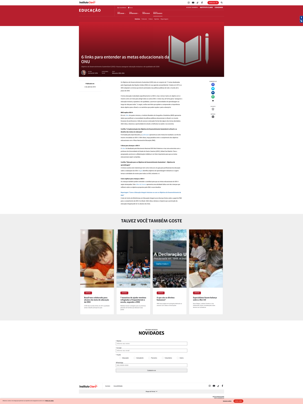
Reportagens (164, 19)
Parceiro (154, 358)
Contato (107, 386)
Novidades (157, 13)
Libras (131, 7)
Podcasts (144, 19)
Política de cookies (49, 400)
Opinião (156, 19)
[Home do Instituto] (87, 3)
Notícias (137, 19)
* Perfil (118, 355)
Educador (125, 358)
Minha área (212, 2)
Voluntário (168, 358)
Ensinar (120, 13)
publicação (145, 135)
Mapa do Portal (150, 391)
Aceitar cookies (238, 401)
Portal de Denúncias (219, 398)
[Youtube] (193, 2)
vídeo (127, 115)
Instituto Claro (206, 7)
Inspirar (146, 13)
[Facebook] (202, 2)
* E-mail (118, 348)
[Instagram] (188, 2)
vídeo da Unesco (141, 184)
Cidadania (219, 7)
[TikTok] (197, 2)
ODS (119, 73)
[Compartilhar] (213, 84)
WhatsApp (119, 363)
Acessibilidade (122, 7)
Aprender (133, 13)
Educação (90, 11)
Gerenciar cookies (227, 401)
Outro (182, 358)
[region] (151, 401)
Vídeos (151, 19)
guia (141, 170)
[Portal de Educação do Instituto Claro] (88, 387)
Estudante (140, 358)
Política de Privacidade (218, 396)
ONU (123, 73)
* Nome (118, 341)
